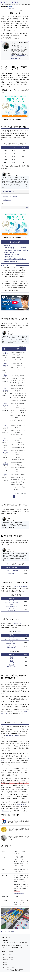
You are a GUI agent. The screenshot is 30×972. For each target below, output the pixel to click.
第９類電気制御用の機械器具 (11, 605)
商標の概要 (7, 245)
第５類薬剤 (11, 657)
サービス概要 (7, 954)
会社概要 (6, 962)
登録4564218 (5, 439)
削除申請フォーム (21, 804)
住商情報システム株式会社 (10, 196)
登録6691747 (5, 353)
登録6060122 (5, 389)
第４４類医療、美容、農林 (11, 665)
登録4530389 (5, 474)
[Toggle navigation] (27, 1)
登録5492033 (5, 426)
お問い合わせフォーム (19, 893)
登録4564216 (5, 451)
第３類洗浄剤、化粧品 (11, 661)
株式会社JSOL (7, 200)
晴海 (13, 8)
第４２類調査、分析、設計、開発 (11, 601)
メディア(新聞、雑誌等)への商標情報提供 (15, 259)
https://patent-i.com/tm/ (12, 735)
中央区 (9, 8)
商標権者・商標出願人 (9, 191)
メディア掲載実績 (8, 957)
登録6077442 (5, 375)
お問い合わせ (5, 811)
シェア (10, 6)
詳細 (27, 207)
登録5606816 (5, 404)
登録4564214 (5, 463)
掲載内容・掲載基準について (11, 261)
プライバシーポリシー (9, 967)
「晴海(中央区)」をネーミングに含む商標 (15, 248)
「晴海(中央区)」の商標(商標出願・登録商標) (16, 250)
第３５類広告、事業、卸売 (11, 609)
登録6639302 (5, 364)
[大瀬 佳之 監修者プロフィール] (22, 46)
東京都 (5, 8)
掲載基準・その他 (8, 959)
